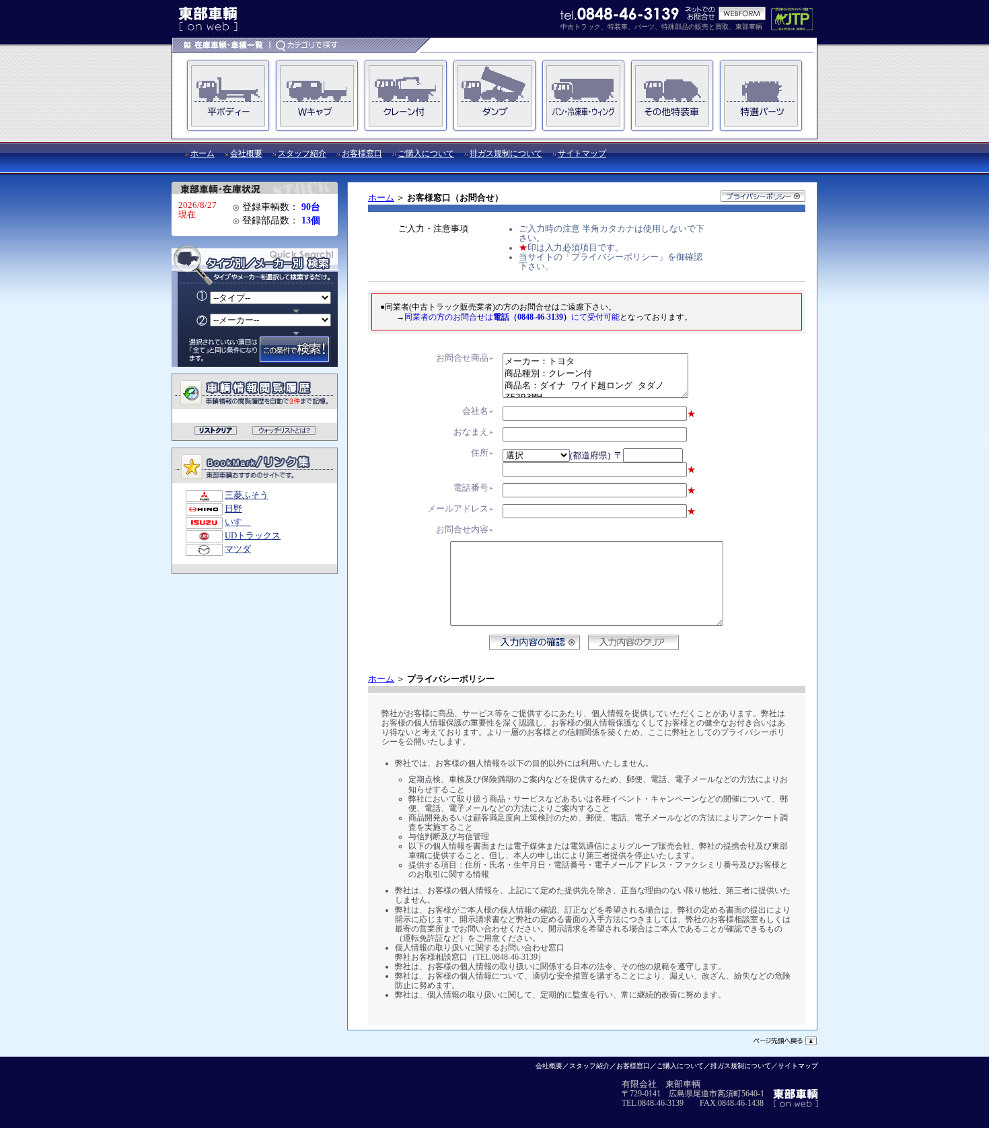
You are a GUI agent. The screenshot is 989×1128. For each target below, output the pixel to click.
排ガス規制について (506, 153)
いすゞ (238, 522)
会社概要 (246, 153)
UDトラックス (253, 535)
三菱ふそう (246, 495)
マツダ (238, 549)
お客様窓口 (362, 153)
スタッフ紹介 (302, 153)
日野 (233, 509)
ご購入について (426, 153)
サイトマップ (582, 153)
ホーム (202, 153)
